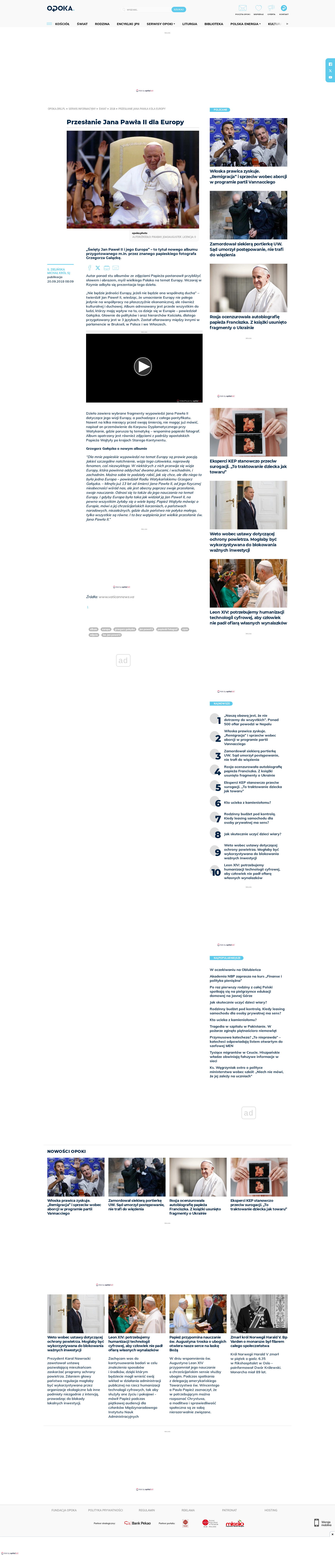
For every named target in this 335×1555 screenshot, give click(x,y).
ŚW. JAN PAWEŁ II (111, 634)
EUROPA (106, 629)
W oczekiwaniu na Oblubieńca (235, 969)
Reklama (188, 1510)
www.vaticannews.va (116, 597)
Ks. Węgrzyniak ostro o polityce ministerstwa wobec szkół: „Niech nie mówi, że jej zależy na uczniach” (247, 1071)
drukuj (107, 268)
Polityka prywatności (105, 1510)
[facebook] (330, 64)
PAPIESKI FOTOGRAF (168, 629)
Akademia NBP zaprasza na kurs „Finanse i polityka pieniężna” (246, 978)
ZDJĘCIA (94, 634)
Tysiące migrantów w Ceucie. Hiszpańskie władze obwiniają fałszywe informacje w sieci (245, 1056)
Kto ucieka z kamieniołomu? (233, 1020)
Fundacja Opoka (64, 1510)
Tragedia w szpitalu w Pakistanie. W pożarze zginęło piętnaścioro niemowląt (243, 1028)
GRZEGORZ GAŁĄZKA (125, 629)
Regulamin (147, 1510)
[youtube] (330, 77)
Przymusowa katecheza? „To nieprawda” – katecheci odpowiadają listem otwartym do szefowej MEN (246, 1041)
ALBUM (93, 629)
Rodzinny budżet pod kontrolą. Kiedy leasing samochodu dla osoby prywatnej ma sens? (247, 1011)
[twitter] (330, 70)
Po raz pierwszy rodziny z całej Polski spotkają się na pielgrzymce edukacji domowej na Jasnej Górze (241, 991)
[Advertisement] (167, 61)
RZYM (185, 629)
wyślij (116, 268)
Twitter (98, 268)
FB (90, 268)
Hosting (271, 1510)
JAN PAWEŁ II (146, 629)
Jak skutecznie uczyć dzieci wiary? (238, 1002)
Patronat (229, 1510)
